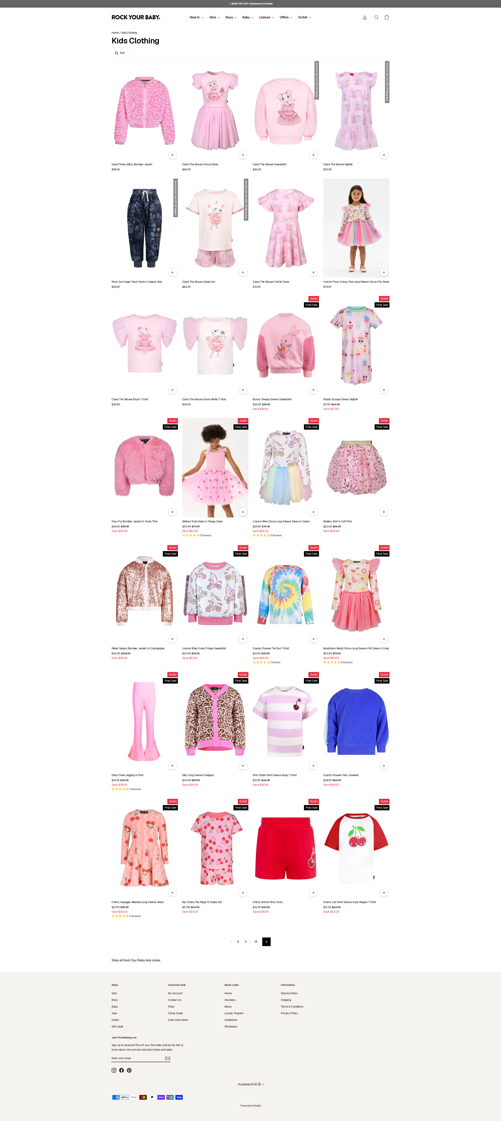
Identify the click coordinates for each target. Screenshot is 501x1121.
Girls (213, 17)
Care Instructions (178, 1020)
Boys (230, 17)
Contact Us (174, 1000)
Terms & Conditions (292, 1006)
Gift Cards (117, 1026)
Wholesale (230, 1026)
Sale (114, 1013)
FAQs (171, 1006)
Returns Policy (289, 993)
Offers (284, 17)
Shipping (286, 1000)
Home (115, 32)
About (228, 1006)
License (265, 17)
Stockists (229, 1000)
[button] (387, 17)
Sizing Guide (175, 1013)
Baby (246, 17)
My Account (175, 993)
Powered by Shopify (250, 1105)
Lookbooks (230, 1020)
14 (255, 942)
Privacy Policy (289, 1013)
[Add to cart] (172, 154)
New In (195, 17)
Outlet (303, 17)
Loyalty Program (234, 1013)
